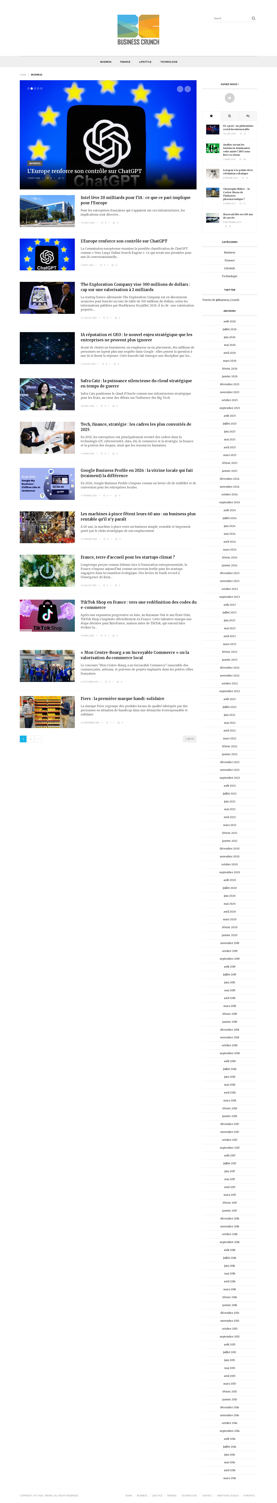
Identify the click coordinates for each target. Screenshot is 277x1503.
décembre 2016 (229, 1218)
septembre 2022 (229, 691)
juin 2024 (230, 526)
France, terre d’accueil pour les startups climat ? (128, 557)
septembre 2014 (230, 1431)
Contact (207, 1495)
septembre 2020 (229, 872)
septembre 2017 (230, 1147)
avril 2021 (230, 817)
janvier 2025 (229, 471)
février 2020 (229, 927)
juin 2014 (229, 1454)
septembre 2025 (230, 408)
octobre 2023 (230, 589)
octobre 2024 (229, 494)
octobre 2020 (229, 864)
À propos (249, 1495)
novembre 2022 (230, 675)
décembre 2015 (229, 1313)
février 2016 (229, 1297)
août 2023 (229, 604)
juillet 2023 (229, 612)
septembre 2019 (230, 958)
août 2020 (229, 880)
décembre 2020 (230, 848)
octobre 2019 (229, 951)
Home (23, 74)
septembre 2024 (229, 502)
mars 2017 (229, 1194)
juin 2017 (229, 1171)
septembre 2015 (230, 1336)
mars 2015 (229, 1383)
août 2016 (229, 1250)
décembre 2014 (229, 1407)
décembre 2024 (230, 478)
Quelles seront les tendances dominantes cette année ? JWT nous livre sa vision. (236, 149)
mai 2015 (229, 1368)
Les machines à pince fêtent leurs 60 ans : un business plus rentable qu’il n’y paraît (138, 517)
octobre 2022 (230, 683)
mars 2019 (229, 1006)
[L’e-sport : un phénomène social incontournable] (212, 133)
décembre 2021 (229, 762)
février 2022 (229, 746)
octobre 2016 (229, 1234)
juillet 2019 (229, 974)
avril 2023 (229, 636)
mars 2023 (229, 644)
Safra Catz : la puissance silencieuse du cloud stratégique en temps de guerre (136, 383)
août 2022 (229, 699)
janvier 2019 (229, 1021)
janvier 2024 (229, 565)
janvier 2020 (229, 935)
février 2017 (230, 1202)
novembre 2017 (229, 1132)
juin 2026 (229, 337)
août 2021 (230, 785)
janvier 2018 (229, 1116)
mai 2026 (230, 345)
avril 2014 (230, 1470)
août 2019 (229, 966)
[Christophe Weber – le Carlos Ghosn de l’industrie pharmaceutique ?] (212, 196)
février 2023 (229, 652)
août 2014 (230, 1438)
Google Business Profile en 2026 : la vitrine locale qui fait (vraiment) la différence (137, 473)
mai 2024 (230, 533)
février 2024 (229, 557)
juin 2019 (229, 982)
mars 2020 (229, 919)
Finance (125, 62)
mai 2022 (230, 722)
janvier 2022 (229, 754)
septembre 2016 (230, 1242)
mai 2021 (229, 809)
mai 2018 (229, 1084)
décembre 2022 (230, 667)
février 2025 (229, 463)
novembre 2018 (229, 1037)
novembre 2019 (229, 943)
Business (105, 62)
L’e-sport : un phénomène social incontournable (238, 127)
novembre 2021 (229, 770)
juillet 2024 (230, 518)
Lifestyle (145, 62)
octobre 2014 (229, 1423)
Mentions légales (228, 1495)
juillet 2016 (229, 1258)
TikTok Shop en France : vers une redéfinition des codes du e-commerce (139, 605)
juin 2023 (229, 620)
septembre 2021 (230, 777)
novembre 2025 (229, 392)
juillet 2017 (229, 1163)
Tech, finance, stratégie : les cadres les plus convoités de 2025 (136, 427)
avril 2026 (229, 353)
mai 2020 (230, 903)
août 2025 (230, 415)
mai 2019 (229, 990)
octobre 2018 (229, 1045)
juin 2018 (229, 1076)
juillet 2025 (229, 423)
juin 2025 (229, 431)
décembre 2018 (229, 1029)
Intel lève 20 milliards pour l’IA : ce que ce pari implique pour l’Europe (136, 200)
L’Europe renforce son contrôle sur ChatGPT (84, 171)
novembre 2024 (230, 486)
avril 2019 (229, 998)
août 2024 (229, 510)
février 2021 (229, 833)
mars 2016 (229, 1289)
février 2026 (229, 368)
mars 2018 (229, 1100)
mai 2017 (229, 1179)
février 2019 (229, 1014)
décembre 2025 (229, 384)
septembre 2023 (229, 597)
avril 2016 (229, 1281)
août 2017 (229, 1155)
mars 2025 (229, 455)
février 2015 (229, 1391)
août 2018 (230, 1061)
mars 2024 (229, 549)
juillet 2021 (229, 793)
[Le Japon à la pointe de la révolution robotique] (212, 177)
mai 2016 (229, 1273)
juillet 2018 (229, 1069)
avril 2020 (229, 911)
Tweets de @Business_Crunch (220, 300)
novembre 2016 (229, 1226)
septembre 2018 (230, 1053)
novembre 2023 (230, 581)
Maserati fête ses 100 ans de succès (238, 216)
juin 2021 (229, 801)
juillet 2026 (229, 329)
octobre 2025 (230, 400)
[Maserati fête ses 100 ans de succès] (212, 221)
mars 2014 (229, 1478)
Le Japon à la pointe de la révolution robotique (238, 172)
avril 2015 (229, 1376)
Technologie (169, 62)
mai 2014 (229, 1462)
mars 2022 (229, 738)
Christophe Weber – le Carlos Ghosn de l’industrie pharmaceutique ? (236, 194)
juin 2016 (229, 1265)
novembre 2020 (230, 856)
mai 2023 (230, 628)
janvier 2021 (229, 841)
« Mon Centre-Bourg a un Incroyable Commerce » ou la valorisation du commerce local (135, 655)
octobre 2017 (229, 1140)
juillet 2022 (229, 707)
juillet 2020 (230, 888)
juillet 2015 (229, 1352)
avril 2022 (229, 730)
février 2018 (229, 1108)
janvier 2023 (229, 659)
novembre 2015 (229, 1320)
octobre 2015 (229, 1328)
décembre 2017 (229, 1124)
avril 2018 (230, 1092)
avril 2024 (229, 541)
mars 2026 (229, 360)
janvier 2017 (229, 1210)
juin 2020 (230, 896)
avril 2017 (229, 1187)
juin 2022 (229, 715)
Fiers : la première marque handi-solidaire (122, 698)
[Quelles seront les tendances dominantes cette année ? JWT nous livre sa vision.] (212, 152)
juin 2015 (229, 1360)
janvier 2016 (229, 1305)
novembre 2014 (229, 1415)
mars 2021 (229, 825)
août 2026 (229, 321)
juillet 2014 (229, 1446)
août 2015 (229, 1344)
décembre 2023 (230, 573)
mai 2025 (229, 439)
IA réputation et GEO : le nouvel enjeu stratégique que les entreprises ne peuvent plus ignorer (136, 337)
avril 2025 (230, 447)
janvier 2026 (229, 376)
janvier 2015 (229, 1399)
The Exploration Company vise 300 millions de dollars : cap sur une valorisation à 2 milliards (135, 287)
